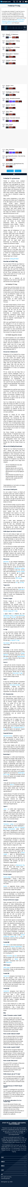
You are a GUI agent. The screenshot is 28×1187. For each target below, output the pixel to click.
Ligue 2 (5, 809)
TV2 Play (21, 582)
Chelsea (14, 617)
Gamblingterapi (5, 1178)
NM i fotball (6, 945)
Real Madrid (6, 643)
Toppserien (21, 589)
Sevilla (5, 886)
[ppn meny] (23, 1)
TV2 (17, 582)
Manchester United (8, 615)
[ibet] (17, 37)
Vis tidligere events (14, 31)
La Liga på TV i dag (14, 640)
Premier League (20, 19)
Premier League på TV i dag (10, 611)
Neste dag (17, 170)
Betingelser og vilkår (7, 1181)
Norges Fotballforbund (16, 946)
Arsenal (8, 617)
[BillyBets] (13, 37)
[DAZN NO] (7, 95)
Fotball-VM (6, 976)
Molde (16, 959)
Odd (15, 956)
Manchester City (20, 865)
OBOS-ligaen (19, 578)
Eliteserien (9, 22)
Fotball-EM (6, 991)
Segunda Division (7, 736)
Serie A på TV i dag (17, 673)
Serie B (12, 784)
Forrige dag (11, 170)
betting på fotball (14, 258)
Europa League (14, 21)
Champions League (6, 21)
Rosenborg (9, 956)
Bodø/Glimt (9, 962)
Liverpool (15, 615)
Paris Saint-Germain (15, 685)
